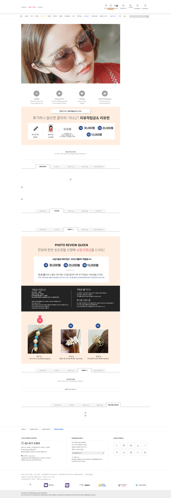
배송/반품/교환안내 (98, 166)
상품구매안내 (98, 211)
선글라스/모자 (103, 16)
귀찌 (31, 16)
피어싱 (36, 16)
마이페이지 (123, 8)
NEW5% (24, 7)
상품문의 (84, 166)
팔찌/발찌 (67, 16)
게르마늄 (79, 16)
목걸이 (61, 16)
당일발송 (40, 7)
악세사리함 (94, 16)
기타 (120, 16)
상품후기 (70, 166)
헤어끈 (55, 16)
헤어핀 (49, 16)
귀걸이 (26, 16)
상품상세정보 (42, 166)
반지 (73, 16)
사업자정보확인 (89, 474)
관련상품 (57, 166)
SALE (124, 16)
